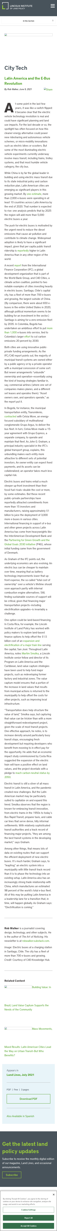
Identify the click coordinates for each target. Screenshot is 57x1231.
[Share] (48, 89)
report (17, 265)
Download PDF (28, 1098)
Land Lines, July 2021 (20, 1074)
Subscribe (12, 1175)
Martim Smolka (30, 653)
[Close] (54, 1194)
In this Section (28, 21)
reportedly (23, 250)
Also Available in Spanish (20, 1116)
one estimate (34, 194)
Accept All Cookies (28, 1226)
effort (27, 336)
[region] (28, 1211)
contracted (10, 416)
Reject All (28, 1218)
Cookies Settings (28, 1210)
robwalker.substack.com (35, 940)
